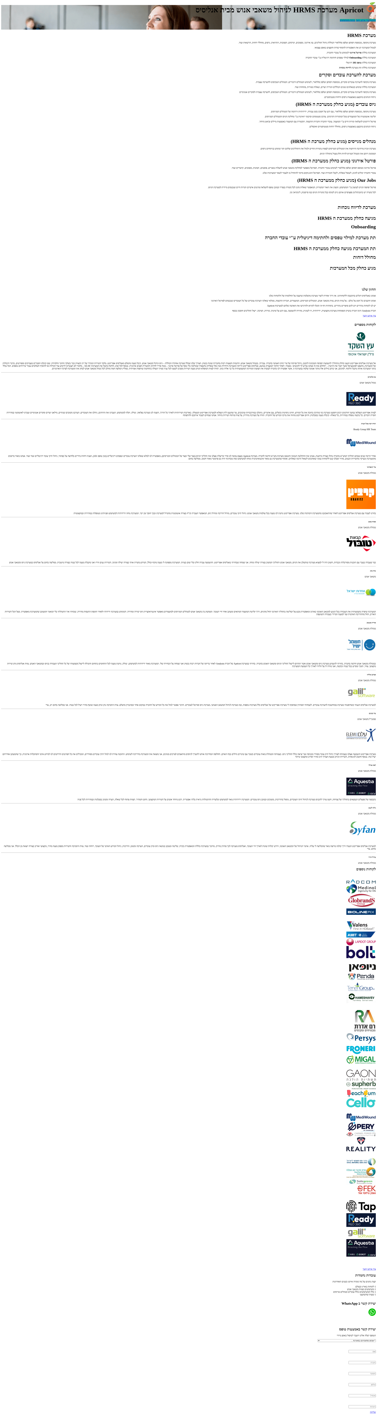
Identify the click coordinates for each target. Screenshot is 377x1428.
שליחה (373, 1412)
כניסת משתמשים (347, 20)
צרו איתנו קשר (362, 20)
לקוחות (372, 20)
